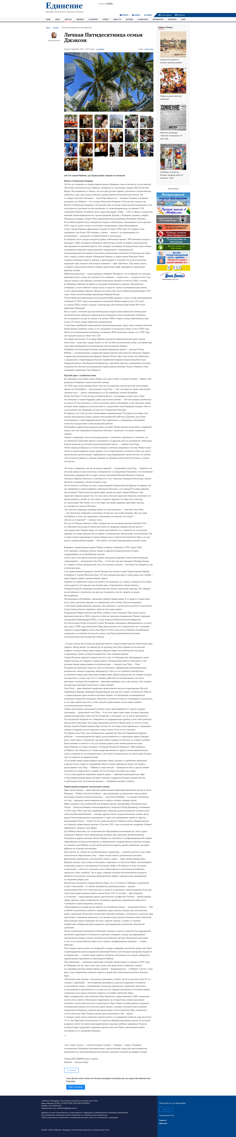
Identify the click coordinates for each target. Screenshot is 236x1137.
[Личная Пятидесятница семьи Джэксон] (108, 110)
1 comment (100, 49)
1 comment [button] (71, 1070)
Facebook (162, 1120)
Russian (102, 3)
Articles (68, 19)
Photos (125, 15)
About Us (117, 19)
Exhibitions (143, 19)
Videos (137, 15)
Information (158, 19)
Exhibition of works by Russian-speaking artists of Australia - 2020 (171, 175)
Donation (172, 19)
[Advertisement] (173, 297)
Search (149, 15)
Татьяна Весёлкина (54, 40)
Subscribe (166, 1109)
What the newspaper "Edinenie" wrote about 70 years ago (171, 135)
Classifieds (93, 19)
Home (48, 19)
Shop (183, 19)
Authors (129, 19)
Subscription (166, 15)
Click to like (149, 49)
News (57, 19)
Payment (181, 15)
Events (106, 19)
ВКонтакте (163, 1123)
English (109, 4)
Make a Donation (75, 1087)
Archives (80, 19)
